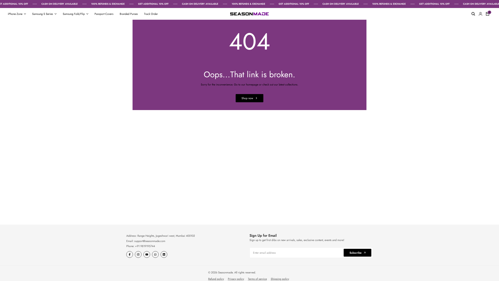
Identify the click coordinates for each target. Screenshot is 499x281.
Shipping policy (280, 279)
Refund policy (216, 279)
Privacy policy (236, 279)
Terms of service (257, 279)
